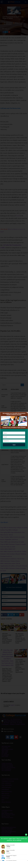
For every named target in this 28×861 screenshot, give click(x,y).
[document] (14, 430)
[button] (27, 412)
